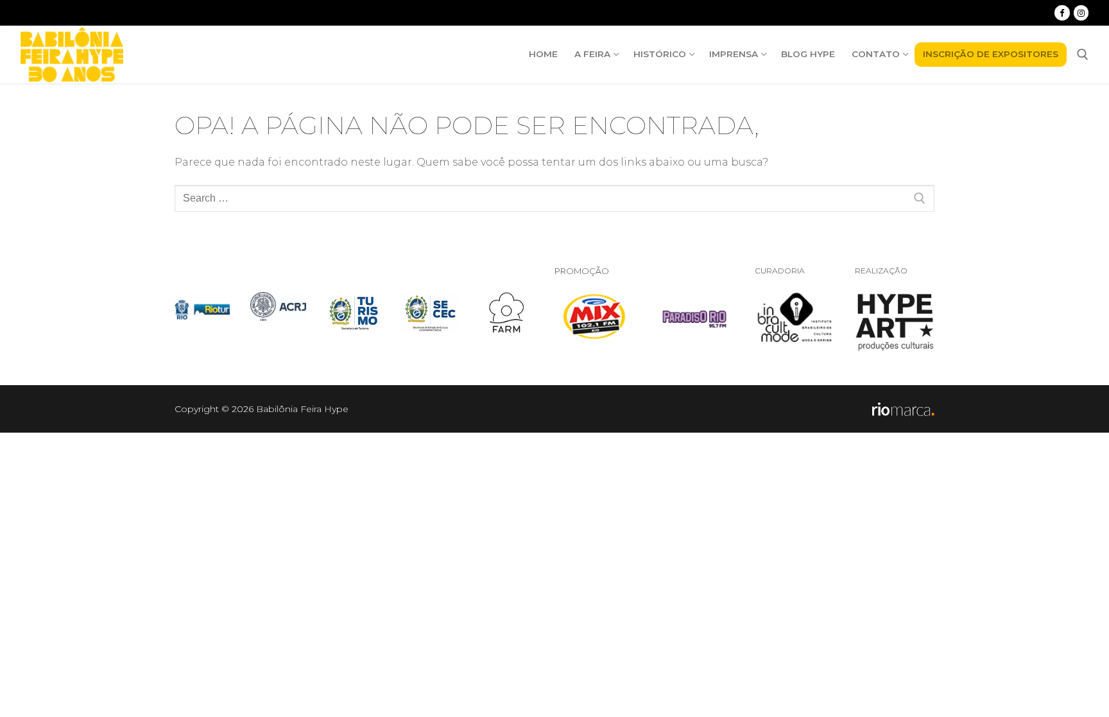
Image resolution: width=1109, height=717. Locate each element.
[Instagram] (1081, 12)
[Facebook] (1061, 12)
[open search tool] (1082, 54)
